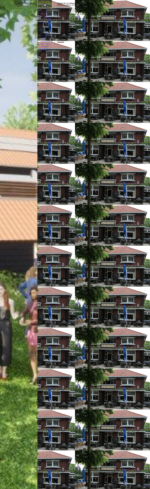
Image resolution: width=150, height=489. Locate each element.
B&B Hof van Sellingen (44, 14)
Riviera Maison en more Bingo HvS (45, 23)
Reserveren (45, 28)
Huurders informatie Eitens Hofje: (45, 36)
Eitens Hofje (45, 33)
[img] (19, 244)
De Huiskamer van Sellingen (44, 44)
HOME (44, 9)
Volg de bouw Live (44, 39)
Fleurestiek (45, 12)
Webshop (45, 19)
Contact (44, 30)
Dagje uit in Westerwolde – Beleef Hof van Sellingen (45, 49)
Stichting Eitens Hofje (45, 41)
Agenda (44, 25)
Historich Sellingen (44, 46)
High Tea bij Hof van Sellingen (45, 17)
